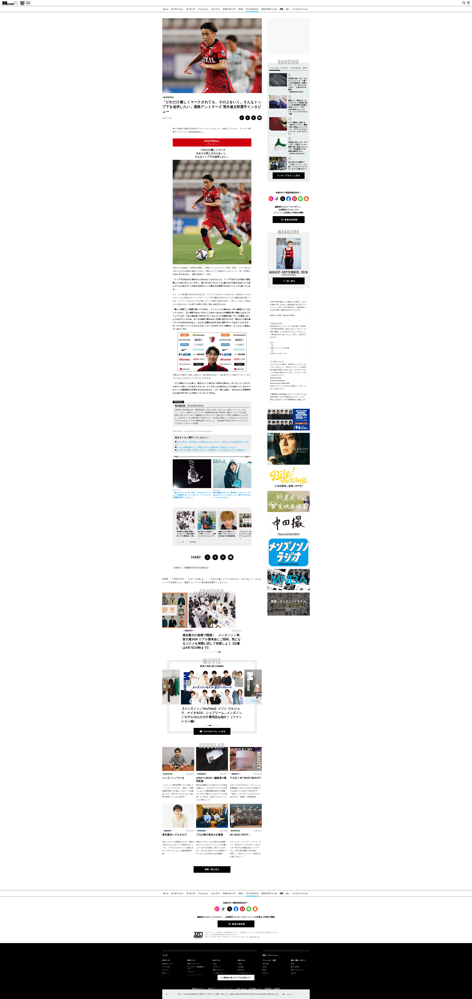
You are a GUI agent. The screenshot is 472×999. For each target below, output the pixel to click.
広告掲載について (255, 989)
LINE (259, 117)
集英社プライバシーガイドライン (221, 989)
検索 (463, 3)
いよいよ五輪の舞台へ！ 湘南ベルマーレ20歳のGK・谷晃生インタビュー (206, 447)
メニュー (469, 3)
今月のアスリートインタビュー (196, 568)
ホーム (165, 9)
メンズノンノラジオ (173, 777)
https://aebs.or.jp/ (254, 937)
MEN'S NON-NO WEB (9, 3)
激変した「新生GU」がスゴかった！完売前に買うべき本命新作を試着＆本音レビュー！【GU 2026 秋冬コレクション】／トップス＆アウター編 (297, 107)
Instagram (270, 198)
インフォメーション (300, 9)
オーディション (177, 9)
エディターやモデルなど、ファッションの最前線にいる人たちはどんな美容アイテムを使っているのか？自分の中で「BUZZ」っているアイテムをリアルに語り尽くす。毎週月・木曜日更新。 (245, 791)
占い (288, 9)
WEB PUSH (306, 198)
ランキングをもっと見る (288, 175)
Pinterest (294, 198)
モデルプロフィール (269, 9)
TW (241, 117)
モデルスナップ (229, 9)
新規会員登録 (291, 220)
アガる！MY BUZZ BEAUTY (245, 777)
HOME (165, 579)
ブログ (240, 9)
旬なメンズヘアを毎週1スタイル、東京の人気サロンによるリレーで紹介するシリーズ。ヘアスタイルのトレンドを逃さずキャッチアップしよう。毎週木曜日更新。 (178, 848)
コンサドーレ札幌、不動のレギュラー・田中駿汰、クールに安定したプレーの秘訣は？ (211, 450)
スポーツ (177, 568)
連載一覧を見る (212, 869)
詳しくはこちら (288, 994)
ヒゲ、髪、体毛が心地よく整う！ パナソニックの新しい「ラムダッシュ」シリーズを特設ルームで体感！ (163, 639)
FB (247, 117)
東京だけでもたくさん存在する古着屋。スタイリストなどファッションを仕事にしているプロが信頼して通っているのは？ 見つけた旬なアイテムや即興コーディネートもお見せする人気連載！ (211, 848)
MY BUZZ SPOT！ (240, 834)
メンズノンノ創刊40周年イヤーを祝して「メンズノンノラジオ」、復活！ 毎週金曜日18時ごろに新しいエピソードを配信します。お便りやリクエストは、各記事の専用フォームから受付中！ (177, 791)
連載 (281, 9)
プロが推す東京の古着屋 (209, 834)
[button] (187, 542)
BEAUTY (237, 630)
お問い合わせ (241, 989)
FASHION (189, 630)
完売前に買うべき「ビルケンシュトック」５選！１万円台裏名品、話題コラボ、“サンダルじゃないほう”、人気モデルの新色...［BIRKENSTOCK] (297, 85)
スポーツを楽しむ (196, 579)
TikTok (276, 198)
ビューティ (215, 9)
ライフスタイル (252, 9)
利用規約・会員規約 (272, 989)
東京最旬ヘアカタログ (174, 834)
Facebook (288, 198)
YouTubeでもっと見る (214, 731)
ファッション (203, 9)
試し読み (291, 281)
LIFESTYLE (169, 97)
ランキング (190, 9)
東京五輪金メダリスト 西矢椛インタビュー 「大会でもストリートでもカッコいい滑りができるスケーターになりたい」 (232, 495)
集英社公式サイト (199, 989)
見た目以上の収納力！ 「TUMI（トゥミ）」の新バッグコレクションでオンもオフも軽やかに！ (212, 639)
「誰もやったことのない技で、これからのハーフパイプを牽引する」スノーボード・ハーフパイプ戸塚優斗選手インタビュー (192, 495)
